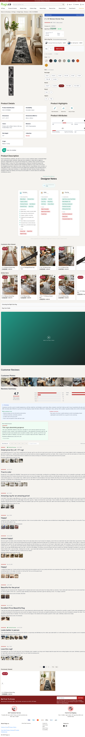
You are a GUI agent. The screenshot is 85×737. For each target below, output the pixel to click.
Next (57, 666)
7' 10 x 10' (48, 79)
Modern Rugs (23, 8)
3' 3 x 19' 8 (76, 85)
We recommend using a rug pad (59, 39)
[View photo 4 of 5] (16, 461)
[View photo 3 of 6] (12, 484)
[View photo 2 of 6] (7, 484)
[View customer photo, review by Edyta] (14, 381)
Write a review (59, 22)
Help (77, 0)
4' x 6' (60, 75)
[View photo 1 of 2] (3, 597)
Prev (41, 666)
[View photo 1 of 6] (3, 484)
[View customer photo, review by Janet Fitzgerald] (50, 381)
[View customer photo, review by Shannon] (59, 381)
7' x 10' (79, 75)
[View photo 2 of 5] (7, 461)
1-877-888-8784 (5, 0)
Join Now (80, 698)
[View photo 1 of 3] (3, 506)
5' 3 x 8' (66, 75)
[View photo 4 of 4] (16, 527)
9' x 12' (55, 79)
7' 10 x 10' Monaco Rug (44, 267)
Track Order (82, 0)
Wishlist (77, 4)
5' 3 (46, 92)
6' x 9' (73, 75)
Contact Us (44, 723)
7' (51, 92)
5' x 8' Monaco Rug (25, 296)
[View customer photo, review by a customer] (23, 381)
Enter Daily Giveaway (26, 723)
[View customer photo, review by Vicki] (32, 381)
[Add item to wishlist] (17, 248)
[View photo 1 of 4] (3, 527)
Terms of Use (4, 727)
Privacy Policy (12, 727)
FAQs (43, 726)
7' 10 (51, 98)
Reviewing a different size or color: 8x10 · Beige (11, 654)
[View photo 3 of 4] (12, 527)
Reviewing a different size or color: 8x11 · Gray (10, 457)
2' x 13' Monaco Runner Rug (8, 267)
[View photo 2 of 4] (7, 527)
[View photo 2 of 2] (7, 597)
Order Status (45, 724)
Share (57, 53)
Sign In (70, 4)
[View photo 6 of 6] (25, 484)
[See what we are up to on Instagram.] (66, 726)
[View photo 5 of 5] (21, 461)
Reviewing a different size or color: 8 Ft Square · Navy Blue (13, 593)
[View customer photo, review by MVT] (5, 381)
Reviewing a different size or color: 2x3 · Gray (10, 503)
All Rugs (3, 8)
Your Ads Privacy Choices (7, 730)
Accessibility (45, 729)
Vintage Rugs (20, 11)
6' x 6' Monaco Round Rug (8, 296)
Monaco (26, 11)
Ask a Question (49, 53)
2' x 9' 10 (55, 85)
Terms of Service (64, 702)
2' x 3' (47, 75)
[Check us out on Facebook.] (64, 726)
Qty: (46, 48)
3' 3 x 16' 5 (68, 85)
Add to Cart (59, 48)
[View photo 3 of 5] (12, 461)
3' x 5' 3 (53, 75)
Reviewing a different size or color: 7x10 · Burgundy (11, 615)
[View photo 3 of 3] (12, 506)
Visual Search (72, 8)
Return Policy (45, 728)
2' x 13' (61, 85)
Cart (83, 4)
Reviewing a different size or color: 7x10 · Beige (11, 481)
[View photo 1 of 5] (3, 461)
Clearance (81, 8)
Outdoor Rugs (33, 8)
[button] (40, 16)
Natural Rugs (43, 8)
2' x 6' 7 (47, 85)
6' (46, 98)
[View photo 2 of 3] (7, 506)
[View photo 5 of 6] (21, 484)
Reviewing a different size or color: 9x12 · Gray (11, 436)
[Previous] (2, 258)
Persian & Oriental (12, 8)
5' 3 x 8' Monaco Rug (63, 267)
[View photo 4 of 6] (16, 484)
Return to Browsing (5, 11)
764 (53, 666)
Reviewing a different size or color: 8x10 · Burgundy (11, 523)
